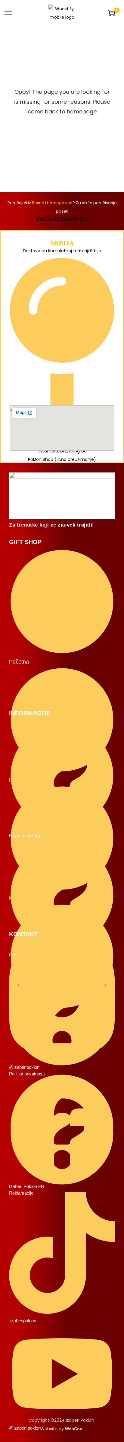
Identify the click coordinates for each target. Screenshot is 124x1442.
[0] (111, 13)
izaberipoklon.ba (62, 218)
